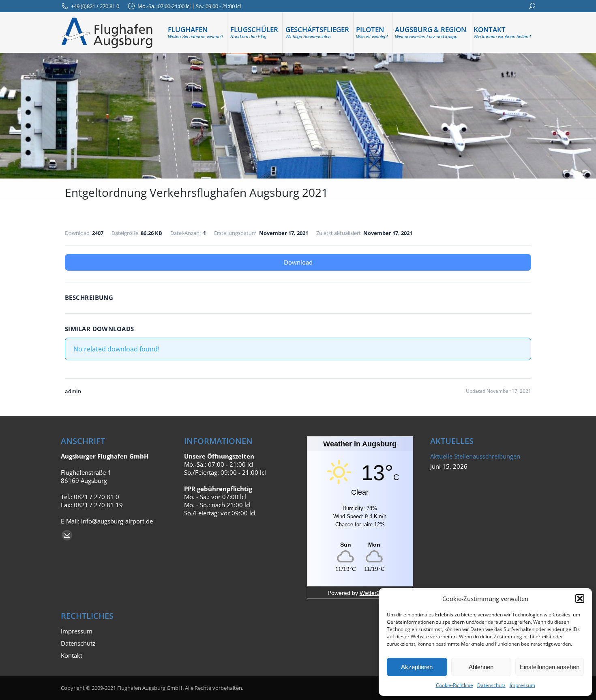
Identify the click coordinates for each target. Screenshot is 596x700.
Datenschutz (491, 685)
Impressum (522, 685)
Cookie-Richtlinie (454, 685)
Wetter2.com (376, 593)
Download (298, 262)
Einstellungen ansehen (549, 666)
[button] (580, 598)
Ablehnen (481, 666)
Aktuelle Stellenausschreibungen (475, 456)
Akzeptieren (417, 666)
